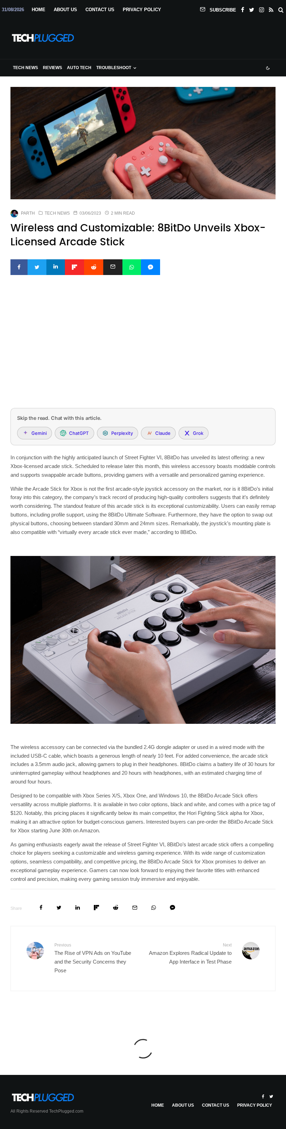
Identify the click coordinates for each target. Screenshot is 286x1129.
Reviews (52, 67)
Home (38, 9)
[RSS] (271, 8)
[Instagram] (261, 8)
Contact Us (99, 9)
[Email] (112, 267)
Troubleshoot (113, 67)
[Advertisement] (143, 351)
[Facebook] (243, 8)
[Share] (19, 267)
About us (65, 9)
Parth (28, 213)
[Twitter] (252, 8)
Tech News (25, 67)
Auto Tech (79, 67)
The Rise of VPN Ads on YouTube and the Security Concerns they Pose (92, 958)
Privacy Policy (142, 9)
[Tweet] (37, 267)
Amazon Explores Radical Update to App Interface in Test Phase (190, 954)
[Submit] (93, 267)
